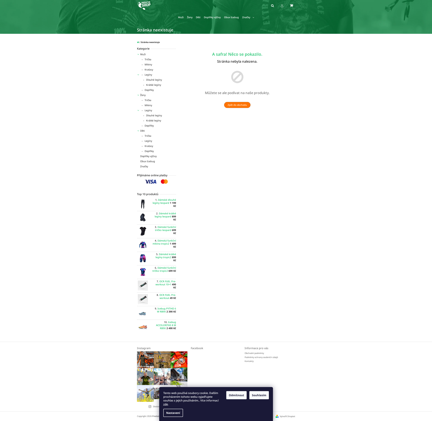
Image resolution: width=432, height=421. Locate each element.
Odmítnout (236, 395)
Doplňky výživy (148, 156)
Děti (142, 130)
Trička (147, 59)
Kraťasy (148, 69)
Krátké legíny (153, 84)
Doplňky (149, 90)
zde (165, 404)
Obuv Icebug (147, 161)
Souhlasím (259, 395)
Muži (143, 54)
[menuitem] (180, 17)
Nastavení (173, 413)
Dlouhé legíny (153, 79)
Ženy (143, 95)
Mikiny (148, 64)
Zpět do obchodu (237, 104)
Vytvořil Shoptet (287, 416)
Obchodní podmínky (254, 353)
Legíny (148, 74)
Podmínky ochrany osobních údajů (261, 357)
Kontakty (249, 361)
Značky (144, 166)
